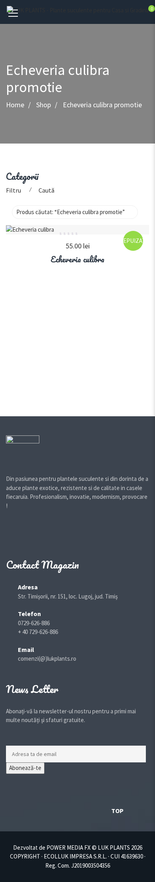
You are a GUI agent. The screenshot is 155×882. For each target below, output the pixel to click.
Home (15, 105)
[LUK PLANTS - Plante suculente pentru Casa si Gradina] (78, 10)
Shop (43, 105)
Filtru (13, 190)
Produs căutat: (70, 212)
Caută (46, 190)
